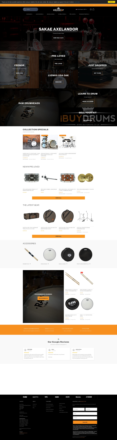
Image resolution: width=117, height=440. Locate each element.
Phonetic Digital (82, 437)
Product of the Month (50, 409)
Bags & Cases (62, 263)
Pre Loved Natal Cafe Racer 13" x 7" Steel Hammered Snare (67, 190)
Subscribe (85, 422)
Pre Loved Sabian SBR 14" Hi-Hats (85, 189)
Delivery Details (62, 403)
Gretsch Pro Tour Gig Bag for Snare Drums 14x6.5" (49, 228)
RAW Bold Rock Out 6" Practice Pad (71, 315)
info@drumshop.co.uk (23, 432)
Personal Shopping (49, 404)
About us (34, 405)
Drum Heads (44, 263)
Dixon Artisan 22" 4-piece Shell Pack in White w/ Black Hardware (49, 154)
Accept (111, 2)
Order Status (61, 410)
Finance (60, 408)
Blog (33, 407)
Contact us (35, 404)
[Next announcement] (94, 5)
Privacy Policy (91, 431)
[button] (30, 9)
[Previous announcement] (23, 5)
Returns (60, 405)
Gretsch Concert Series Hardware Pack (83, 228)
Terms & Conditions (49, 411)
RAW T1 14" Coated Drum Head (86, 315)
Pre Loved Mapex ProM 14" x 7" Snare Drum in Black (30, 190)
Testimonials (48, 407)
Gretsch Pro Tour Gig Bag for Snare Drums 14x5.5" (67, 228)
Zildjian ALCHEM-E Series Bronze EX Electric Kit (67, 154)
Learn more (77, 2)
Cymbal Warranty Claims (63, 412)
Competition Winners (50, 405)
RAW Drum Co (43, 298)
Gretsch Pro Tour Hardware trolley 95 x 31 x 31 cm (30, 228)
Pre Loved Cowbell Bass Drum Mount (49, 190)
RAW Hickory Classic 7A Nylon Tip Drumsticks (86, 290)
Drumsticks (26, 263)
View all (58, 198)
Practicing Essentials (83, 263)
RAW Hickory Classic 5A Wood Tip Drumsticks (71, 290)
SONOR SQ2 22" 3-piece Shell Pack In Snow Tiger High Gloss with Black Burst (31, 154)
